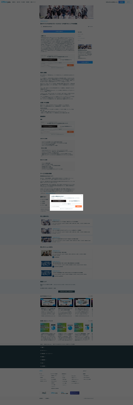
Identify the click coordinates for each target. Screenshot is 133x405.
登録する (78, 206)
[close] (81, 195)
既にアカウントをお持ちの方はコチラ (66, 208)
